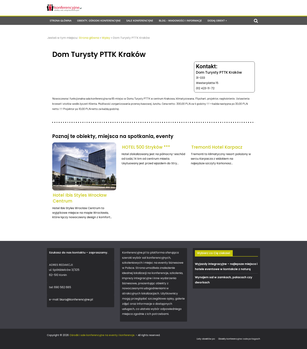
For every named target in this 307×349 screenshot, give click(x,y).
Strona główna (60, 20)
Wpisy (106, 38)
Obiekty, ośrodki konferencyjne (99, 20)
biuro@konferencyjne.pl (76, 299)
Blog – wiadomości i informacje (180, 20)
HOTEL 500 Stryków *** (146, 147)
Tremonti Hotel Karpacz (216, 147)
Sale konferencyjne (139, 20)
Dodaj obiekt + (217, 20)
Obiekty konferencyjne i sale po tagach (239, 338)
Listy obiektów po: (206, 338)
